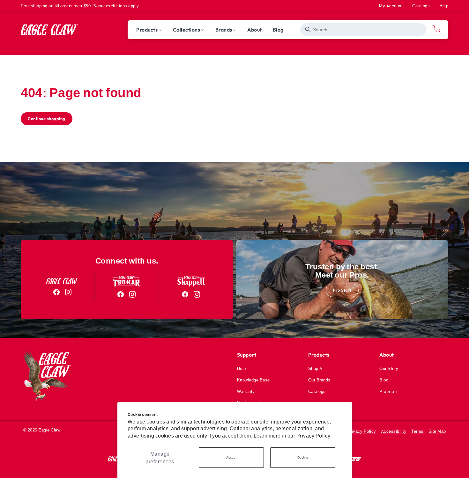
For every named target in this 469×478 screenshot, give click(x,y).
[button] (149, 29)
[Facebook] (56, 292)
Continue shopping (46, 118)
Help (443, 5)
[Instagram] (68, 292)
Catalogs (421, 5)
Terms (417, 431)
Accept (231, 457)
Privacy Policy (313, 435)
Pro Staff (342, 290)
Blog (383, 379)
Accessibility (394, 431)
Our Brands (319, 379)
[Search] (308, 29)
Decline (302, 457)
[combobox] (363, 29)
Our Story (388, 368)
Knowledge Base (253, 379)
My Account (391, 5)
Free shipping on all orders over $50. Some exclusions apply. (80, 5)
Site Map (437, 431)
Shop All (316, 368)
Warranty (246, 391)
